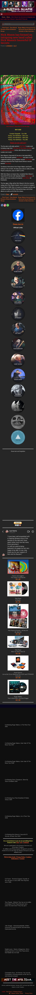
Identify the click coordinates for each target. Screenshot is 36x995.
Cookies (28, 857)
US (16, 579)
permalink (15, 194)
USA (17, 842)
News (8, 17)
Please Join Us (18, 224)
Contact (22, 858)
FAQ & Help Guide (9, 857)
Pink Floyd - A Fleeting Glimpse (14, 991)
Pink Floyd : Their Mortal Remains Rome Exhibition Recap (9, 29)
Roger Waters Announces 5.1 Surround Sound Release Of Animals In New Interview (26, 29)
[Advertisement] (18, 60)
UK (19, 579)
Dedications (15, 858)
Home (3, 17)
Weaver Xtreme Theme (17, 993)
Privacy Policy (20, 857)
